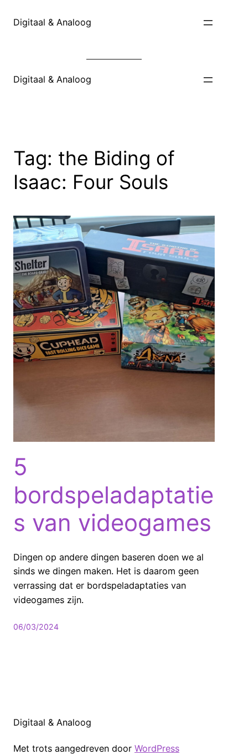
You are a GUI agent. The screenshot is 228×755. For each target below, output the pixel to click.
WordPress (156, 748)
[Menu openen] (208, 22)
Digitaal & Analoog (52, 22)
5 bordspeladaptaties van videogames (113, 495)
